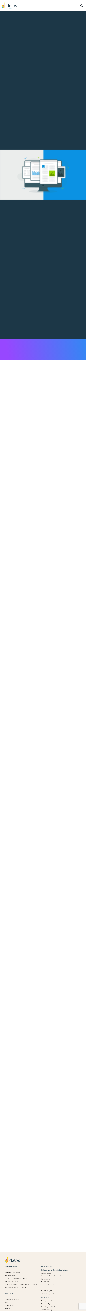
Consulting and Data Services (50, 1307)
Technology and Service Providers (15, 1287)
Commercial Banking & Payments (51, 1276)
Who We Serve (11, 1266)
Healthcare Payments (47, 1285)
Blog (6, 1302)
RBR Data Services (48, 1298)
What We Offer (47, 1266)
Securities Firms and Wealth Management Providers (21, 1284)
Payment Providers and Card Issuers (16, 1278)
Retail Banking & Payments (49, 1291)
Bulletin (7, 1308)
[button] (81, 5)
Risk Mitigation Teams (11, 1281)
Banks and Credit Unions (12, 1272)
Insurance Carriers (10, 1275)
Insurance (44, 1288)
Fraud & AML (45, 1282)
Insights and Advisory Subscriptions (54, 1270)
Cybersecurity (45, 1279)
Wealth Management (47, 1294)
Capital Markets (46, 1273)
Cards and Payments (47, 1304)
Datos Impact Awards (12, 1299)
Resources (9, 1293)
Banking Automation (47, 1301)
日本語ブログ (9, 1305)
